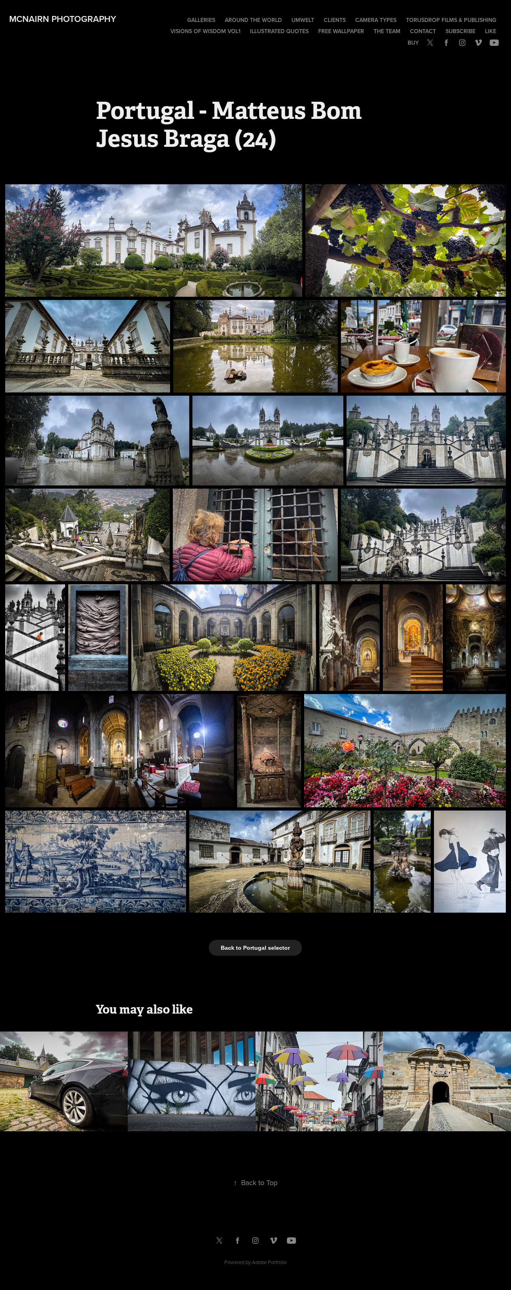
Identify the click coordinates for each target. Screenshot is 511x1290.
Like (490, 31)
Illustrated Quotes (279, 31)
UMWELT (302, 20)
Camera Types (375, 20)
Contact (423, 31)
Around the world (253, 20)
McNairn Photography (62, 18)
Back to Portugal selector (255, 948)
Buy (413, 43)
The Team (387, 31)
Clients (335, 20)
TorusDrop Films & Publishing (451, 20)
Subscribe (460, 31)
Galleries (201, 20)
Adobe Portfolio (269, 1262)
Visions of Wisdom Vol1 (205, 31)
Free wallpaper (341, 31)
